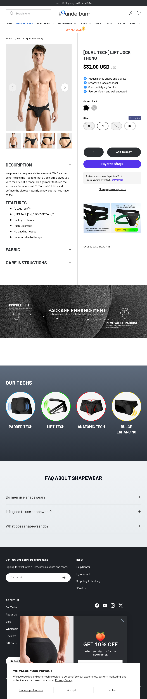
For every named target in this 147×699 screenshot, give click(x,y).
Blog (8, 621)
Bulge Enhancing (126, 429)
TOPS (84, 23)
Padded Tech (20, 426)
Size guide (134, 117)
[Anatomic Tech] (91, 406)
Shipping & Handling (88, 581)
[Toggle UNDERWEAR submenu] (75, 23)
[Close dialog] (123, 621)
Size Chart (82, 588)
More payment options (112, 189)
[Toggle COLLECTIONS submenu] (124, 23)
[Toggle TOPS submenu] (89, 23)
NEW (9, 23)
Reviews (11, 635)
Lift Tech (56, 426)
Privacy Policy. (63, 680)
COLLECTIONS (113, 23)
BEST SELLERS (24, 23)
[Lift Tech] (55, 406)
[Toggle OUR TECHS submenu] (52, 23)
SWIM (98, 23)
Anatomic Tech (91, 426)
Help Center (83, 566)
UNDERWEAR (65, 23)
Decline (112, 690)
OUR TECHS (43, 23)
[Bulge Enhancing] (126, 406)
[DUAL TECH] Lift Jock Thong (29, 38)
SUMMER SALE (74, 29)
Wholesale (12, 628)
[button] (139, 13)
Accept (71, 690)
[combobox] (28, 13)
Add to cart (124, 151)
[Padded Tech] (20, 406)
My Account (83, 574)
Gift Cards (12, 643)
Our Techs (11, 607)
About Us (11, 614)
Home (9, 38)
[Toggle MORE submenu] (138, 23)
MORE (133, 23)
